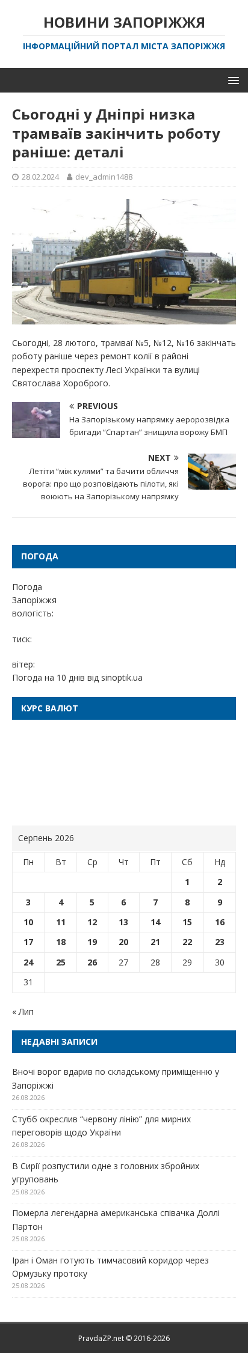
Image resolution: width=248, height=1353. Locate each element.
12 (92, 922)
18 (61, 941)
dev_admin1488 (103, 176)
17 (28, 941)
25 (61, 962)
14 (155, 922)
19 (92, 941)
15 (187, 922)
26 (92, 962)
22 (187, 941)
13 (123, 922)
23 (220, 941)
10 (28, 922)
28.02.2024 (40, 176)
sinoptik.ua (122, 677)
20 (123, 941)
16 (220, 922)
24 (28, 962)
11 (61, 922)
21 (155, 941)
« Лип (23, 1011)
